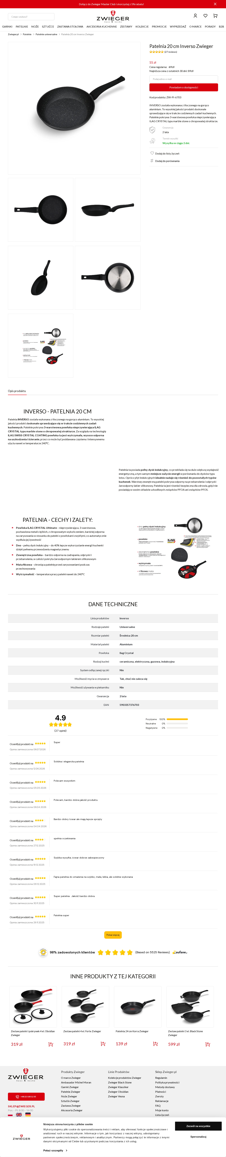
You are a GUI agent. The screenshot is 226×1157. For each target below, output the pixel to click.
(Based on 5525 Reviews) (152, 952)
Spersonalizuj (198, 1136)
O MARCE (195, 26)
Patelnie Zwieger (70, 1091)
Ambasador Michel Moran (76, 1082)
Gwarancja (167, 127)
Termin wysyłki (170, 138)
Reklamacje (161, 1100)
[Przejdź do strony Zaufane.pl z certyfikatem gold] (43, 952)
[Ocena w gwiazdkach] (115, 952)
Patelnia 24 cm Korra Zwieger (132, 1031)
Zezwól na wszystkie (198, 1126)
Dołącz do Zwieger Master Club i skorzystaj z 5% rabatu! (111, 4)
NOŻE (35, 26)
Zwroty (159, 1096)
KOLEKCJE (142, 26)
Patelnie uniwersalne (46, 34)
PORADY (210, 26)
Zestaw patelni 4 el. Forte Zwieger (82, 1031)
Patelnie (27, 34)
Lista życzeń (162, 1114)
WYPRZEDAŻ (178, 26)
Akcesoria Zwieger (72, 1110)
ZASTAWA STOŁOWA (70, 26)
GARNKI (7, 26)
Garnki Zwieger (70, 1087)
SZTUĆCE (48, 26)
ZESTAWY (126, 26)
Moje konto (162, 1110)
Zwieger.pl (13, 34)
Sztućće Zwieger (70, 1100)
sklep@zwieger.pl (21, 1106)
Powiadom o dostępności (183, 87)
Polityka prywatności (167, 1082)
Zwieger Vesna (116, 1096)
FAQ (157, 1105)
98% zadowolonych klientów (72, 952)
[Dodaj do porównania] (151, 160)
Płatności (160, 1091)
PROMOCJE (159, 26)
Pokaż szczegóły (53, 1150)
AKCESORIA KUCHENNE (102, 26)
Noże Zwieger (69, 1096)
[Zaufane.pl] (179, 952)
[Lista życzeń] (205, 15)
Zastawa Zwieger (71, 1105)
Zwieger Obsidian (118, 1091)
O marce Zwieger (71, 1077)
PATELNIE (22, 26)
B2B (221, 26)
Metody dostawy (165, 1087)
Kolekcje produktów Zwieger (124, 1077)
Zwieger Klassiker (118, 1087)
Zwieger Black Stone (120, 1082)
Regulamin (161, 1077)
